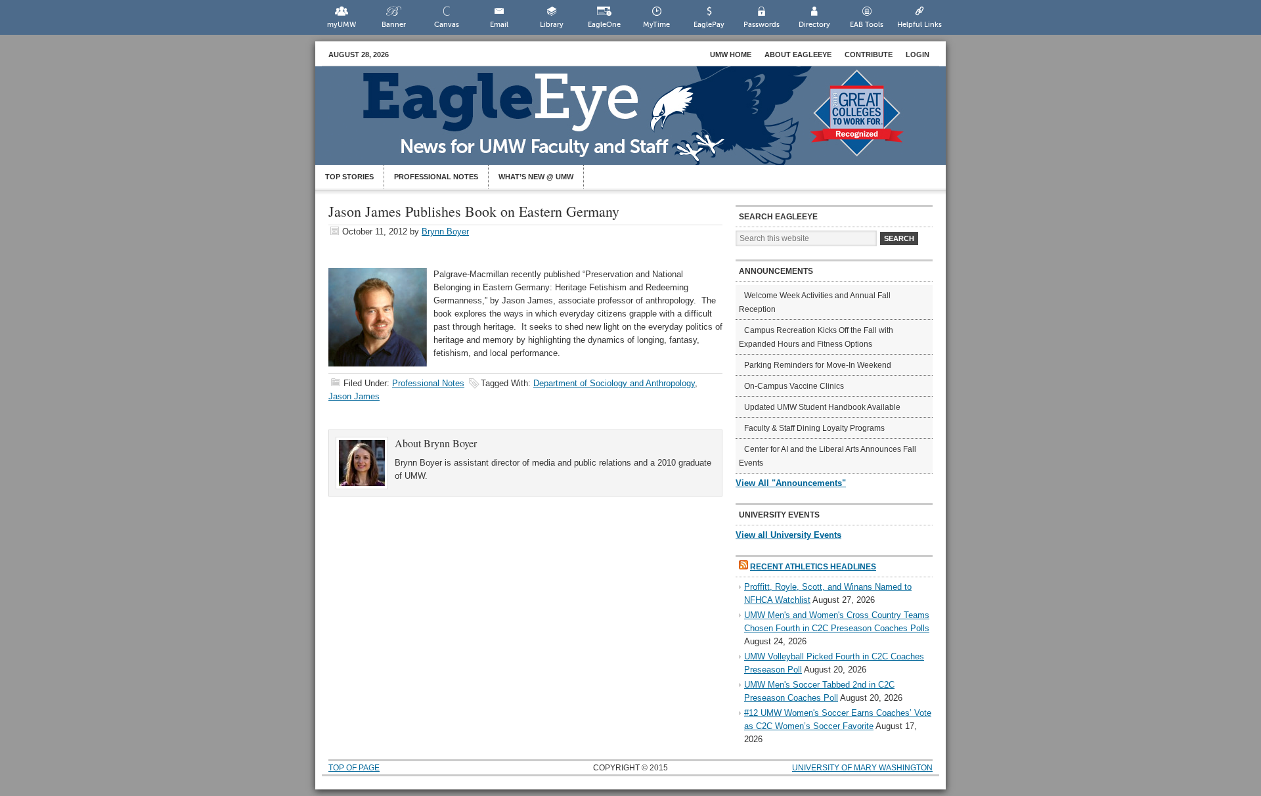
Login (917, 54)
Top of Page (354, 767)
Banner (394, 24)
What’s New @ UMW (535, 177)
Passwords (761, 24)
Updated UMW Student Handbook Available (822, 407)
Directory (814, 24)
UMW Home (730, 54)
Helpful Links (919, 24)
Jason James (354, 396)
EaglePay (709, 24)
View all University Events (788, 535)
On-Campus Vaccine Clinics (794, 386)
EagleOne (604, 24)
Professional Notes (436, 177)
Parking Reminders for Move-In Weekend (817, 365)
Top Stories (349, 177)
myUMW (341, 24)
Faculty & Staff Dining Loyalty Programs (814, 428)
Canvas (446, 24)
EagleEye (643, 122)
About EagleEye (797, 54)
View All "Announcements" (791, 483)
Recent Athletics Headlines (813, 566)
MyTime (656, 24)
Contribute (869, 54)
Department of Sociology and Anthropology (614, 383)
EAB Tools (866, 24)
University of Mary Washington (862, 767)
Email (499, 24)
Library (552, 24)
